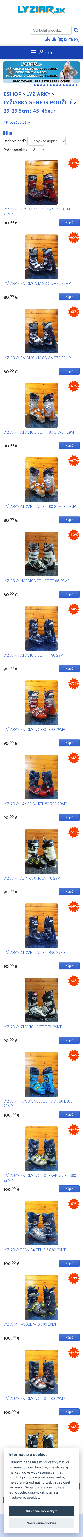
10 (64, 85)
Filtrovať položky (16, 122)
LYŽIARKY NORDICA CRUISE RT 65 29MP (36, 581)
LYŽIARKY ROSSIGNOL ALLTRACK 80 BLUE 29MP (38, 1103)
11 (67, 85)
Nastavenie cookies (41, 1523)
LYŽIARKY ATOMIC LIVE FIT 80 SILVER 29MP (39, 432)
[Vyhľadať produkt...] (76, 30)
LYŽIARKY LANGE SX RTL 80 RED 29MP (35, 804)
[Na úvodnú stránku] (42, 10)
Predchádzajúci (11, 72)
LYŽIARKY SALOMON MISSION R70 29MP (37, 283)
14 (76, 85)
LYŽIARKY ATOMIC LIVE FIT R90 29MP (34, 655)
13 (73, 85)
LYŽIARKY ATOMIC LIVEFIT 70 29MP (32, 1027)
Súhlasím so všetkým (41, 1511)
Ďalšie (72, 72)
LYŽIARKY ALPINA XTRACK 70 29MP (33, 878)
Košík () (71, 39)
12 (70, 85)
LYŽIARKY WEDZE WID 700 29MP (30, 1324)
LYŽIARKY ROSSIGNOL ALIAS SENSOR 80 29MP (37, 211)
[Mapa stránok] (47, 40)
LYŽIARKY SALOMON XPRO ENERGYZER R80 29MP (39, 1178)
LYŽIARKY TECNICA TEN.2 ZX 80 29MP (34, 1250)
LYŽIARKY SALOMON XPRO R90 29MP (34, 729)
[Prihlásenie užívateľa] (54, 40)
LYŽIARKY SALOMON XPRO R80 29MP (34, 1398)
